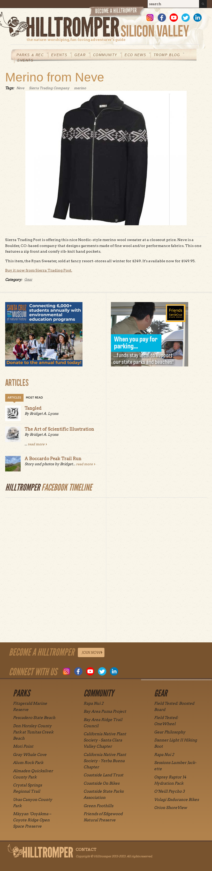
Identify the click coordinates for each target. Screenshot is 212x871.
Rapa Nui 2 (93, 703)
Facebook (162, 17)
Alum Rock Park (28, 762)
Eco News (135, 55)
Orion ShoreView (170, 807)
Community (105, 55)
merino (80, 88)
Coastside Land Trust (103, 775)
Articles (14, 397)
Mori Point (23, 746)
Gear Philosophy (169, 732)
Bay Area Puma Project (105, 711)
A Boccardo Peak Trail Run (53, 458)
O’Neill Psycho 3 (169, 791)
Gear (80, 55)
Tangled (33, 408)
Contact (86, 849)
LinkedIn (197, 17)
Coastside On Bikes (101, 783)
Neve (20, 88)
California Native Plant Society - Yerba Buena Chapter (105, 760)
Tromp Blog (167, 55)
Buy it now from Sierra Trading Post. (38, 270)
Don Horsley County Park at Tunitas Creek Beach (33, 732)
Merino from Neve (54, 77)
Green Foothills (98, 806)
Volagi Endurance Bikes (176, 799)
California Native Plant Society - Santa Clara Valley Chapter (105, 740)
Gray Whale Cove (30, 754)
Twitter (185, 17)
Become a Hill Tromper (117, 12)
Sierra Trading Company (49, 88)
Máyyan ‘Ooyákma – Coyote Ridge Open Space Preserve (32, 820)
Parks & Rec (30, 55)
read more (36, 444)
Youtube (174, 17)
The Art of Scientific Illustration (59, 429)
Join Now (91, 652)
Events (59, 55)
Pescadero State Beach (34, 717)
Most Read (34, 397)
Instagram (150, 17)
